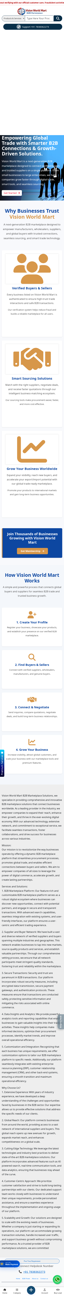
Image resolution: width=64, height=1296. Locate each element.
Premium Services (2, 764)
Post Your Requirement (32, 1261)
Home (18, 1278)
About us (35, 1278)
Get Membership (31, 551)
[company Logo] (32, 10)
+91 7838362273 (34, 1271)
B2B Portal (26, 1278)
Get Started (10, 193)
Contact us (44, 1278)
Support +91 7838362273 (35, 26)
